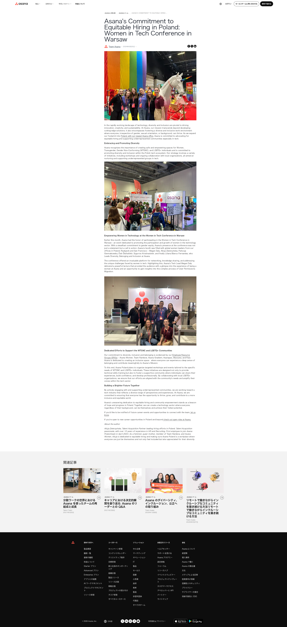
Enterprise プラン (91, 575)
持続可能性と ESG (189, 596)
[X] (122, 621)
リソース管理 (89, 595)
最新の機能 (88, 557)
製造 (135, 592)
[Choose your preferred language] (220, 3)
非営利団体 (137, 596)
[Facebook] (134, 621)
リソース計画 (113, 582)
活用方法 (49, 4)
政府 (135, 583)
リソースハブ (162, 570)
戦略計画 (112, 586)
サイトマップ (162, 599)
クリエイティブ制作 (116, 557)
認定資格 (161, 562)
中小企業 (136, 549)
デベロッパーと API (165, 590)
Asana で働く (187, 562)
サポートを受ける (164, 553)
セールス (136, 570)
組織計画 (112, 573)
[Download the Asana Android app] (195, 621)
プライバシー (187, 588)
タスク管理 (112, 595)
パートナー (161, 595)
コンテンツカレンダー (117, 553)
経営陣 (184, 553)
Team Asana (114, 47)
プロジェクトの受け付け (118, 590)
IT (134, 562)
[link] (110, 13)
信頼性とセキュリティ (191, 583)
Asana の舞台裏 (188, 566)
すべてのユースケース (117, 599)
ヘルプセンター (163, 549)
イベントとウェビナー (166, 575)
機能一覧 (87, 553)
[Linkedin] (126, 621)
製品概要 (87, 549)
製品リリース (113, 577)
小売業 (135, 579)
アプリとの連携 (90, 579)
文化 (184, 570)
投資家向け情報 (188, 579)
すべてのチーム (139, 605)
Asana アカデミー (164, 557)
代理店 (135, 601)
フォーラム (161, 566)
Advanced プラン (91, 570)
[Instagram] (130, 621)
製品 (37, 4)
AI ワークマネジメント (93, 583)
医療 (135, 575)
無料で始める (266, 4)
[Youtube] (138, 621)
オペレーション (139, 557)
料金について (80, 4)
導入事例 (185, 557)
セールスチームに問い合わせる (246, 4)
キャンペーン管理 (115, 549)
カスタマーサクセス (165, 586)
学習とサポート (64, 4)
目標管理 (112, 562)
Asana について (188, 549)
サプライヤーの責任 (190, 592)
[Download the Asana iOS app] (180, 621)
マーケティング (139, 553)
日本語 (110, 621)
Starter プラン (90, 566)
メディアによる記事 (190, 575)
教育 (135, 588)
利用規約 (151, 621)
